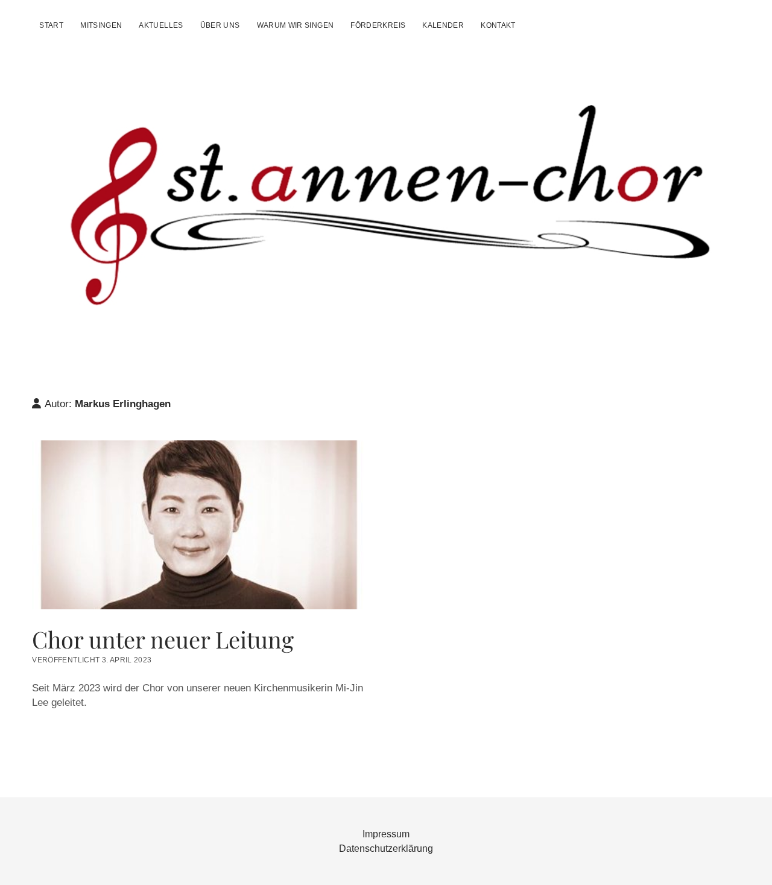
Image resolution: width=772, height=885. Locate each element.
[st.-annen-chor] (385, 311)
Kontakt (498, 25)
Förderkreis (377, 25)
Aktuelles (161, 25)
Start (51, 25)
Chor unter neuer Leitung (201, 524)
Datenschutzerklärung (386, 848)
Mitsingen (101, 25)
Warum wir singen (295, 25)
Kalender (443, 25)
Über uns (220, 25)
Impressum (386, 834)
